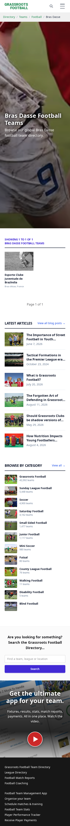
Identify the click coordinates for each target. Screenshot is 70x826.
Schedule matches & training (24, 804)
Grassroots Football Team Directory (27, 767)
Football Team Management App (26, 793)
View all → (58, 465)
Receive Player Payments (21, 820)
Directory (9, 17)
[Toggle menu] (62, 6)
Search (35, 669)
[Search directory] (51, 6)
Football (37, 17)
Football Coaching (16, 783)
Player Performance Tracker (22, 815)
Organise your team (18, 798)
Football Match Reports (20, 778)
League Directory (16, 772)
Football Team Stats (17, 809)
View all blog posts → (51, 323)
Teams (23, 17)
